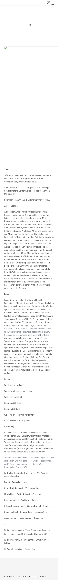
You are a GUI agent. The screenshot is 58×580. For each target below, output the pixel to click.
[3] (27, 467)
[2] (39, 335)
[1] (36, 182)
